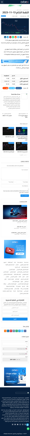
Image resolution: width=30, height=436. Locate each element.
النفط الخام (17, 279)
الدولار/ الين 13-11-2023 (22, 116)
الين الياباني (26, 281)
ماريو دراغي (26, 291)
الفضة (20, 277)
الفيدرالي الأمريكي (13, 277)
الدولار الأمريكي (12, 269)
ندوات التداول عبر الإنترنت (7, 291)
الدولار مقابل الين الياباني (7, 274)
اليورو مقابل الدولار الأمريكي (23, 284)
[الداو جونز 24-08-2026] (21, 146)
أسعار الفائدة (10, 262)
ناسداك (14, 291)
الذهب (27, 277)
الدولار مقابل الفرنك (17, 274)
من (27, 346)
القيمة (26, 341)
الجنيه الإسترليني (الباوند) (9, 265)
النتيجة (26, 356)
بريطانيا (5, 284)
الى (27, 351)
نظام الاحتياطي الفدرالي (24, 293)
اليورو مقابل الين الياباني (12, 284)
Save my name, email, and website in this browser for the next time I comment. (16, 191)
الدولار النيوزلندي (25, 274)
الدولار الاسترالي (13, 272)
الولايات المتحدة (11, 279)
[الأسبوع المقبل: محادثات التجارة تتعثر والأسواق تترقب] (21, 131)
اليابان (5, 279)
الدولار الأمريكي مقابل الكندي (22, 272)
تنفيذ (15, 319)
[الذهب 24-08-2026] (8, 131)
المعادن (7, 277)
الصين (23, 277)
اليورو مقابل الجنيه (16, 281)
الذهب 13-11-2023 (7, 116)
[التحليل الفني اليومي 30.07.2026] (15, 212)
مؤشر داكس (16, 288)
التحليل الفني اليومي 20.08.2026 (18, 233)
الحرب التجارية (17, 267)
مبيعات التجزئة (19, 291)
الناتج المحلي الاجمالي (24, 279)
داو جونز (23, 286)
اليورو (22, 281)
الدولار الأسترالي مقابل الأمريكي (22, 269)
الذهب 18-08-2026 (21, 227)
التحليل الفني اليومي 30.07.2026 (20, 221)
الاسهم (5, 262)
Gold (15, 262)
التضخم (17, 265)
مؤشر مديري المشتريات (8, 288)
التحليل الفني (3, 16)
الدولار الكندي (5, 272)
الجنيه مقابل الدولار (24, 267)
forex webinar (20, 262)
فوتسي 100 (18, 286)
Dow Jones (26, 262)
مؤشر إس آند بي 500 (24, 288)
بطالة (27, 286)
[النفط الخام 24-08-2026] (8, 146)
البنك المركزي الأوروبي (24, 265)
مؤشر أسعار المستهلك (10, 286)
